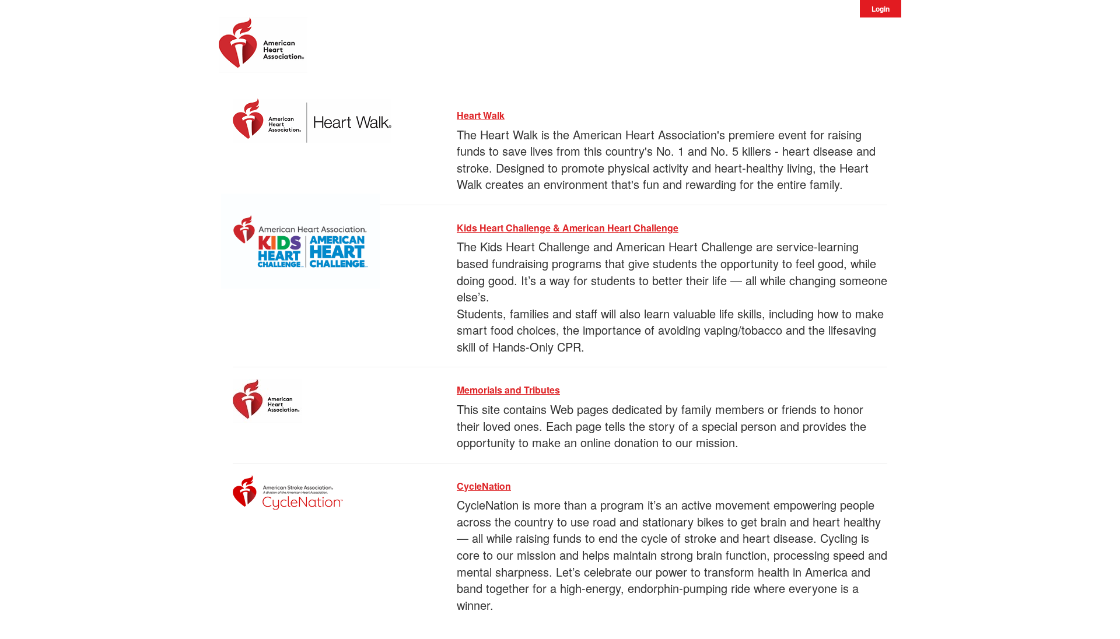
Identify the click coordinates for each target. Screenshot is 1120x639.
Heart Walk (481, 115)
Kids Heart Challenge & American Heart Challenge (567, 227)
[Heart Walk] (312, 118)
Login (881, 9)
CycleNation (484, 486)
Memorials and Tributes (508, 389)
